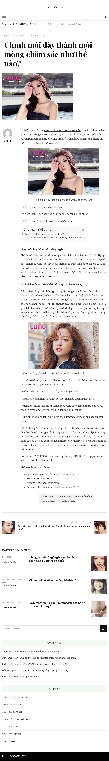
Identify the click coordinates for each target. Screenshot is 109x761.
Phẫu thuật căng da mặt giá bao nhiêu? (21, 676)
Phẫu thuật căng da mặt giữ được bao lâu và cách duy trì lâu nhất (34, 664)
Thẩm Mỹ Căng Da (12, 705)
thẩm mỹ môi (68, 501)
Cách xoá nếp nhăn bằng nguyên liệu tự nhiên (62, 213)
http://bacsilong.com (47, 482)
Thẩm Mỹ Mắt (9, 727)
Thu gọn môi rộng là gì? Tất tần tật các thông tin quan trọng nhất (54, 559)
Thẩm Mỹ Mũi (9, 734)
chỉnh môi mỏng (49, 501)
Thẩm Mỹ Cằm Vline (13, 697)
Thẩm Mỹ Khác (38, 36)
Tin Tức (6, 741)
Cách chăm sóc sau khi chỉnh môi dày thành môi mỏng (57, 237)
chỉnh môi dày (48, 496)
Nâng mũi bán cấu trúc (50, 207)
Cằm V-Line (54, 7)
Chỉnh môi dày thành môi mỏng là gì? (44, 234)
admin (7, 141)
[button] (82, 230)
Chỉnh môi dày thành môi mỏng (76, 496)
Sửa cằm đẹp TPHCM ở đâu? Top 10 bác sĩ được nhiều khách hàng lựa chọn (39, 658)
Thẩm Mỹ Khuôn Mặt (14, 719)
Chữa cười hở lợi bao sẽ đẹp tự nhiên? (52, 580)
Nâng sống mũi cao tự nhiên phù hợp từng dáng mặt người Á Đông (35, 670)
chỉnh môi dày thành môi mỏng (63, 130)
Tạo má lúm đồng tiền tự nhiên (54, 221)
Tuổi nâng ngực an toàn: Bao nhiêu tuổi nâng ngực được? (30, 651)
